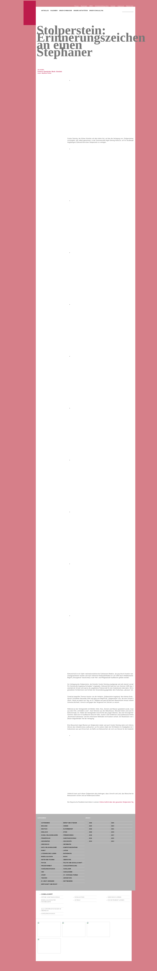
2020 (90, 832)
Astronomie (45, 823)
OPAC (91, 6)
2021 (112, 829)
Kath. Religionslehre (49, 847)
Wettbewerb (67, 881)
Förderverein (68, 835)
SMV (42, 872)
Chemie (65, 826)
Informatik (67, 844)
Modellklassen (47, 856)
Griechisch (45, 844)
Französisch (45, 838)
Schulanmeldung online (101, 6)
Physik (43, 862)
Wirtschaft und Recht (49, 884)
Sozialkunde (67, 872)
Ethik (65, 832)
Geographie (45, 841)
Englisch (44, 832)
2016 (90, 838)
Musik (53, 71)
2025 (112, 823)
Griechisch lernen (114, 897)
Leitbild (77, 900)
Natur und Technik (48, 859)
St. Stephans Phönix (70, 875)
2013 (112, 841)
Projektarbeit (46, 865)
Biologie (44, 826)
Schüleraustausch (48, 869)
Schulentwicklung (70, 865)
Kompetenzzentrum (70, 847)
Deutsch (44, 829)
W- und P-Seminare (47, 881)
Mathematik (67, 853)
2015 (112, 838)
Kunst (43, 850)
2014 (90, 841)
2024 (90, 826)
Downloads (84, 6)
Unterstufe (67, 878)
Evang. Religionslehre (49, 835)
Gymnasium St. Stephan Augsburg (30, 13)
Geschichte (47, 71)
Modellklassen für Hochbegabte (48, 901)
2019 (112, 832)
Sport (43, 875)
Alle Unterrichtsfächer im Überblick (51, 909)
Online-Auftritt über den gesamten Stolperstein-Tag (116, 802)
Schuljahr (59, 71)
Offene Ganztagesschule (50, 897)
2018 (90, 835)
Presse (77, 6)
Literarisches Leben (48, 853)
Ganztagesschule (69, 838)
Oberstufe (67, 859)
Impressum (121, 6)
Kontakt (113, 6)
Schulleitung (79, 897)
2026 (90, 823)
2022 (90, 829)
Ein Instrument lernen (116, 900)
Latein (65, 850)
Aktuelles (45, 10)
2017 (112, 835)
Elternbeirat (68, 829)
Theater (44, 878)
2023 (112, 826)
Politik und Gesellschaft (72, 862)
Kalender (54, 10)
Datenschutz (129, 6)
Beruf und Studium (70, 823)
